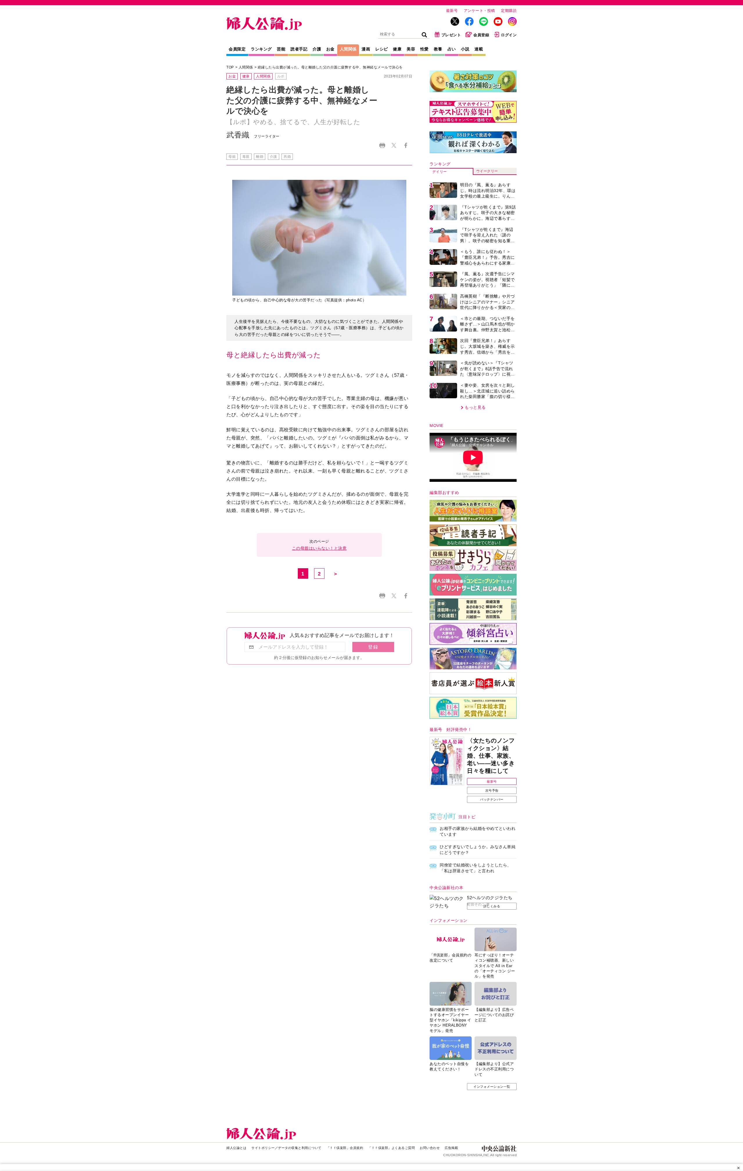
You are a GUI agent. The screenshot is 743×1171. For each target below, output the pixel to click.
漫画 (366, 49)
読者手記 (299, 49)
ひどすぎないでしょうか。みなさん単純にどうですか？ (477, 849)
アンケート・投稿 (479, 10)
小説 (465, 49)
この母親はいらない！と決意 (319, 548)
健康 (397, 49)
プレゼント (451, 35)
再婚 (287, 157)
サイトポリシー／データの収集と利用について (286, 1148)
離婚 (259, 157)
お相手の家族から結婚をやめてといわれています (477, 831)
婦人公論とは (236, 1148)
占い (452, 49)
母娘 (232, 157)
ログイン (509, 35)
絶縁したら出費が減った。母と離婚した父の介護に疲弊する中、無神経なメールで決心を (330, 67)
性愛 (424, 49)
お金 (330, 49)
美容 (411, 49)
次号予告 (492, 790)
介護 (317, 49)
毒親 (246, 157)
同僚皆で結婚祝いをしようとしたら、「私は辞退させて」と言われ (475, 868)
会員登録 (481, 35)
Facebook (406, 145)
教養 (438, 49)
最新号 (452, 10)
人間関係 (348, 49)
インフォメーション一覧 (491, 1086)
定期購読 (509, 10)
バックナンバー (492, 799)
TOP (230, 67)
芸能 (281, 49)
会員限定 (237, 49)
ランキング (261, 49)
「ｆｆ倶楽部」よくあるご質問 (391, 1148)
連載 (479, 49)
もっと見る (475, 407)
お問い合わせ (430, 1148)
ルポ (280, 76)
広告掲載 (451, 1148)
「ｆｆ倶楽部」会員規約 (345, 1148)
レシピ (381, 49)
